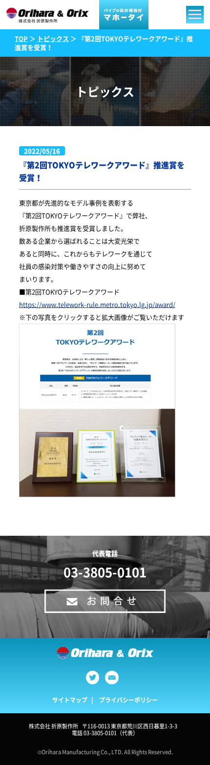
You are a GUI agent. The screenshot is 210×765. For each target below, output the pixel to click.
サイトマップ (69, 700)
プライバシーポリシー (128, 700)
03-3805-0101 (105, 572)
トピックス (53, 38)
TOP (21, 38)
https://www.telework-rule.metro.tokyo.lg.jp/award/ (97, 304)
